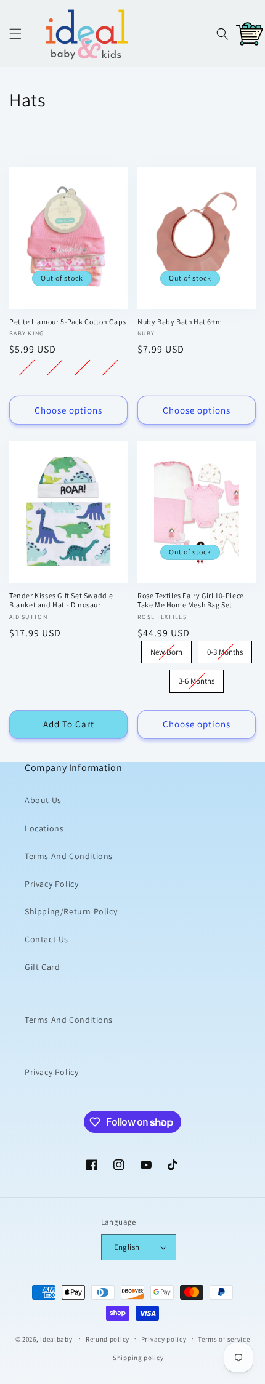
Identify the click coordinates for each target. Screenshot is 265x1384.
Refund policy (107, 1339)
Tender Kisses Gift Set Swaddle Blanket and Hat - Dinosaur (61, 600)
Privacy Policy (51, 883)
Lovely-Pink (27, 367)
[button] (15, 33)
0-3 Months (225, 649)
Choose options (68, 410)
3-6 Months (196, 678)
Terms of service (224, 1339)
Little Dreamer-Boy (82, 367)
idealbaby (56, 1338)
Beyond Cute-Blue (54, 367)
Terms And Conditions (69, 856)
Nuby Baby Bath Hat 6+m (179, 321)
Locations (44, 828)
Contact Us (46, 939)
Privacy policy (164, 1339)
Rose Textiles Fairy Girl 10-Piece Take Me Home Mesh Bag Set (190, 600)
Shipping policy (138, 1357)
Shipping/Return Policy (71, 911)
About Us (43, 800)
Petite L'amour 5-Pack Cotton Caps (67, 321)
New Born (166, 649)
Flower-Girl (110, 367)
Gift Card (42, 966)
